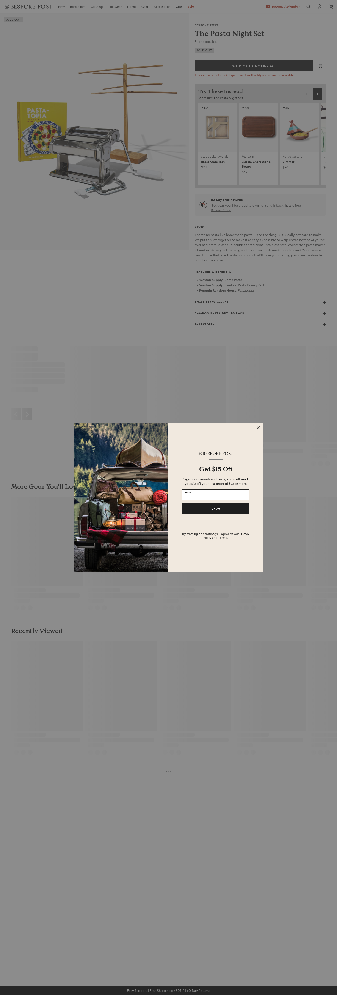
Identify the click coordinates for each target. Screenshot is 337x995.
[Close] (258, 427)
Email (188, 492)
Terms (222, 538)
